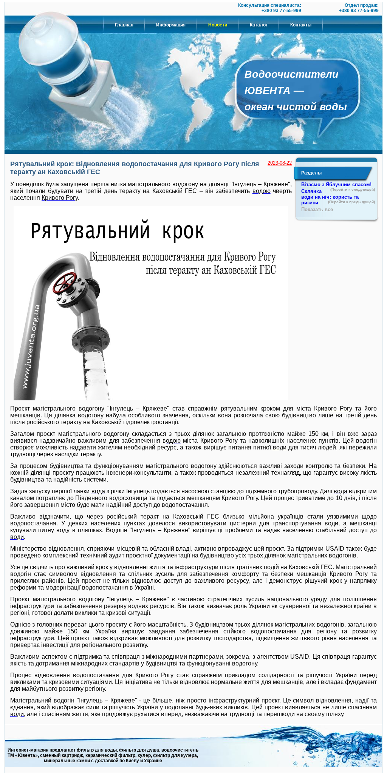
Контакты (300, 25)
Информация (171, 25)
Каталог (259, 25)
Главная (124, 25)
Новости (217, 25)
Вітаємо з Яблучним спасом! (338, 185)
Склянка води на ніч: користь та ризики (338, 196)
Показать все (317, 209)
